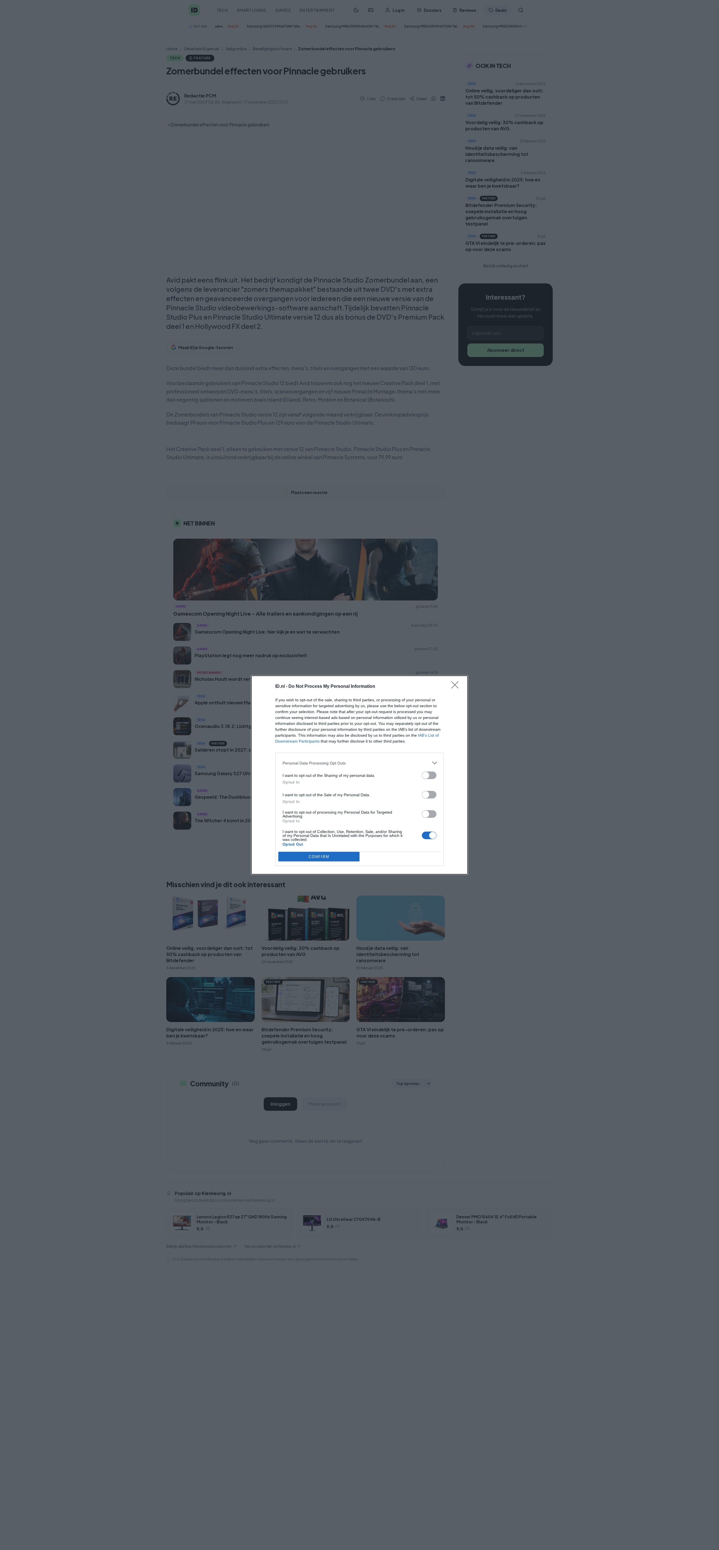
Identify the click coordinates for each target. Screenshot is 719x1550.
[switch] (429, 775)
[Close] (456, 686)
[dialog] (359, 775)
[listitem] (359, 763)
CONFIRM (319, 857)
